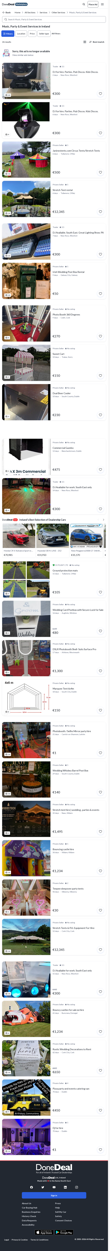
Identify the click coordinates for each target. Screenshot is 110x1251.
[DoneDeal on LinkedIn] (65, 1187)
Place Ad (93, 4)
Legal (6, 1240)
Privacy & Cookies (20, 1240)
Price (32, 33)
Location (21, 33)
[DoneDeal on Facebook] (31, 1187)
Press (58, 1203)
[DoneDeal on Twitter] (42, 1187)
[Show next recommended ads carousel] (103, 520)
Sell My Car (60, 1212)
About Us (26, 1203)
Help (57, 1207)
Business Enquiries (31, 1212)
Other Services (58, 12)
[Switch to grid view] (84, 42)
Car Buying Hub (29, 1207)
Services (43, 12)
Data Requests (29, 1220)
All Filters (56, 33)
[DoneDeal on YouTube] (54, 1187)
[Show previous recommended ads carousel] (98, 520)
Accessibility (28, 1224)
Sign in (54, 1195)
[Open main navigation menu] (103, 4)
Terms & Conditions (39, 1240)
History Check (29, 1216)
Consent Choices (63, 1220)
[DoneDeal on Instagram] (76, 1187)
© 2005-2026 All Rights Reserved (89, 1239)
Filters (9, 33)
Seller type (44, 33)
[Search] (5, 19)
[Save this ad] (100, 93)
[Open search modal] (84, 4)
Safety (58, 1216)
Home (17, 12)
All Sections (30, 12)
